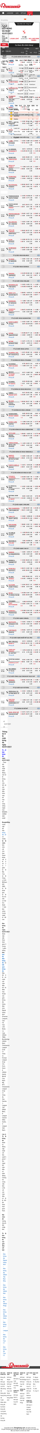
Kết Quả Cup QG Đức (22, 1384)
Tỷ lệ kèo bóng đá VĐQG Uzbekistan (21, 429)
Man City (20, 87)
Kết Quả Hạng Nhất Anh (10, 1398)
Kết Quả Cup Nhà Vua (16, 1386)
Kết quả (23, 13)
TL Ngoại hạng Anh (35, 1378)
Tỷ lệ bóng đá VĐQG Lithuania (21, 360)
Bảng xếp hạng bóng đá (4, 1395)
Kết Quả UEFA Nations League (28, 1394)
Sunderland (32, 81)
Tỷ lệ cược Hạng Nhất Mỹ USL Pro (21, 638)
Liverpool (31, 94)
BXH (38, 56)
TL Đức (35, 1388)
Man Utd (31, 71)
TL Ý (34, 1386)
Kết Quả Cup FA (9, 1385)
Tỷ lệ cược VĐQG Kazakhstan (21, 318)
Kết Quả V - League (29, 1406)
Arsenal (21, 68)
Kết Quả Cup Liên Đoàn (9, 1391)
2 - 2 (26, 94)
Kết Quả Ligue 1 (22, 1395)
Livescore (10, 13)
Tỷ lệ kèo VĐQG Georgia (21, 266)
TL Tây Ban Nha (36, 1383)
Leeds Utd (32, 75)
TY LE (30, 13)
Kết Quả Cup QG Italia (16, 1402)
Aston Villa (32, 90)
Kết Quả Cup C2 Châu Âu (28, 1386)
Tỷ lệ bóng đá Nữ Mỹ (21, 708)
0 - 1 (26, 75)
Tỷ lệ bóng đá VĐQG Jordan (21, 410)
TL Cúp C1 (36, 1391)
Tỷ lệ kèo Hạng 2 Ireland (21, 504)
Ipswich (21, 81)
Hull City (21, 71)
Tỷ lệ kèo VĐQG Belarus (21, 255)
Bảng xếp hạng (6, 16)
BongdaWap (4, 20)
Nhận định (24, 16)
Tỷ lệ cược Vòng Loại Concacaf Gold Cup (21, 676)
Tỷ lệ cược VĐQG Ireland (21, 281)
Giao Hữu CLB (21, 24)
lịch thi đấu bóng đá (3, 959)
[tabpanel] (24, 37)
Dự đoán (16, 16)
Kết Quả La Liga (17, 1380)
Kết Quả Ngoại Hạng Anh (10, 1380)
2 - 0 (26, 71)
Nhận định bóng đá (3, 1403)
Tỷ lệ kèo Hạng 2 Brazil (21, 618)
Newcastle (20, 94)
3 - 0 (26, 68)
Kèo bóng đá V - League (5, 1326)
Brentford (20, 84)
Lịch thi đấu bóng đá (3, 1389)
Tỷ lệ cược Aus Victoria (21, 687)
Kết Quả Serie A (16, 1396)
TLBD (2, 1400)
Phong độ (11, 64)
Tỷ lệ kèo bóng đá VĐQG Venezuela (21, 452)
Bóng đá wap (3, 1378)
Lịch (17, 13)
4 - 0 (26, 91)
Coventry (31, 68)
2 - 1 (26, 81)
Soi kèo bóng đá (3, 1419)
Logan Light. (14, 38)
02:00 (26, 97)
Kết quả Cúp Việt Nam (28, 1412)
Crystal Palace (33, 78)
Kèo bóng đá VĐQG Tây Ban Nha (5, 1275)
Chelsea (31, 97)
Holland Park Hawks (34, 39)
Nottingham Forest (20, 74)
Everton (21, 78)
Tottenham (32, 84)
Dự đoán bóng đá (3, 1408)
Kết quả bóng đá (3, 1383)
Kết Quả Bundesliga (23, 1378)
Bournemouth (33, 87)
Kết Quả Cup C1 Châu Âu (28, 1380)
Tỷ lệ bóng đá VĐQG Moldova (21, 389)
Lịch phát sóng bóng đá (3, 1414)
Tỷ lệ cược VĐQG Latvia (21, 349)
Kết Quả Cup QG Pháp (22, 1400)
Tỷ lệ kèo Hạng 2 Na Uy (21, 548)
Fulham (21, 97)
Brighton (20, 90)
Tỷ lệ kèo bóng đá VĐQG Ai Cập (21, 472)
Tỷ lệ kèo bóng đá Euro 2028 (20, 57)
